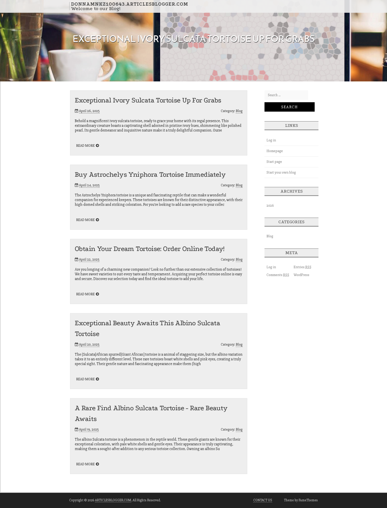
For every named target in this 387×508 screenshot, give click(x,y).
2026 (270, 205)
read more (85, 145)
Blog (239, 111)
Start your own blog (281, 172)
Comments (278, 275)
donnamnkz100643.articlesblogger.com (129, 4)
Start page (274, 161)
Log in (271, 140)
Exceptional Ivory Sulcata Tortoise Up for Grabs (148, 100)
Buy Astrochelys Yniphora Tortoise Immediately (150, 175)
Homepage (275, 151)
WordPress (301, 275)
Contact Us (262, 500)
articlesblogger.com (113, 500)
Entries (303, 267)
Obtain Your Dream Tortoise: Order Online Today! (149, 249)
